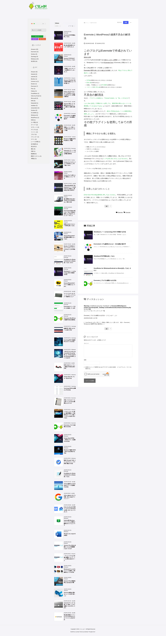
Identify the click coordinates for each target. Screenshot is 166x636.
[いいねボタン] (106, 206)
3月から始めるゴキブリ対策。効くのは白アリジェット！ (70, 497)
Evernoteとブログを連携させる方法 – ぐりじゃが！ (99, 315)
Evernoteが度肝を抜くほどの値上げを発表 (97, 70)
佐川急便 (33, 144)
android (33, 76)
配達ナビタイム (35, 156)
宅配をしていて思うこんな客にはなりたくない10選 (69, 129)
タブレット (34, 127)
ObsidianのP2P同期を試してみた (104, 256)
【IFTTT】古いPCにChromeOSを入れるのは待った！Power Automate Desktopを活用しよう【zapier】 (70, 355)
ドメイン (33, 132)
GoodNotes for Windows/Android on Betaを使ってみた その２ (70, 261)
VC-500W (33, 112)
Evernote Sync (108, 62)
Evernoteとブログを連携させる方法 (105, 280)
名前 (85, 360)
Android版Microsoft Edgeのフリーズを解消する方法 (69, 485)
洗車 (32, 151)
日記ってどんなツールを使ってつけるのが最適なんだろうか (69, 401)
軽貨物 (33, 153)
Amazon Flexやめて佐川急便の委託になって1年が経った (70, 81)
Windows (33, 59)
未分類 (33, 61)
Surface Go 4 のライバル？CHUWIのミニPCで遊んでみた (70, 163)
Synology (33, 56)
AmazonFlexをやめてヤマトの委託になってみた (69, 284)
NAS (32, 100)
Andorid (33, 74)
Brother (33, 79)
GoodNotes (34, 93)
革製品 (33, 158)
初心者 (33, 146)
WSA (32, 120)
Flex (32, 88)
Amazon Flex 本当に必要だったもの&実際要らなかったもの (70, 547)
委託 (32, 149)
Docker (33, 83)
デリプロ (33, 129)
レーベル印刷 (34, 141)
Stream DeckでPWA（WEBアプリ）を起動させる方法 (69, 440)
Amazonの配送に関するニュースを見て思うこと (69, 594)
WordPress (34, 117)
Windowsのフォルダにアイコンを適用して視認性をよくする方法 (70, 570)
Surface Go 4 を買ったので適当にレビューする (70, 177)
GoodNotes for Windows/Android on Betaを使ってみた (70, 475)
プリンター (34, 137)
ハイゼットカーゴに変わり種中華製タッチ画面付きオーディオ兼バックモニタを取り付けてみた (69, 414)
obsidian (33, 105)
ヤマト (33, 139)
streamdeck (34, 108)
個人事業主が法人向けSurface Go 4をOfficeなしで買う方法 (69, 200)
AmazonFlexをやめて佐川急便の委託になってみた (69, 237)
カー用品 (33, 122)
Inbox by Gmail (35, 96)
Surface (33, 54)
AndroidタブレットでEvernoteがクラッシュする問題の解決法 (70, 152)
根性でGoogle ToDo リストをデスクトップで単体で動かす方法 (70, 462)
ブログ (33, 134)
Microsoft (33, 98)
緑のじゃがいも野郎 (111, 60)
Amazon (33, 49)
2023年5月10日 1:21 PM (90, 318)
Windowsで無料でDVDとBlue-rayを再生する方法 (70, 451)
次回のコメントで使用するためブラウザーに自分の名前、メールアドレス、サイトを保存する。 (108, 367)
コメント (86, 343)
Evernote (120, 212)
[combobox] (38, 30)
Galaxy (33, 91)
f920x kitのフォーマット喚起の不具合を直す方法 (69, 366)
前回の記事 (87, 57)
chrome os (34, 81)
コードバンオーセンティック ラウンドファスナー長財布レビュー (69, 295)
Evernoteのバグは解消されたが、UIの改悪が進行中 (110, 244)
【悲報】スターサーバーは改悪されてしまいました (69, 70)
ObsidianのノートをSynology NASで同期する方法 (110, 232)
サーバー (33, 124)
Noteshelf (33, 103)
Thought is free (92, 631)
